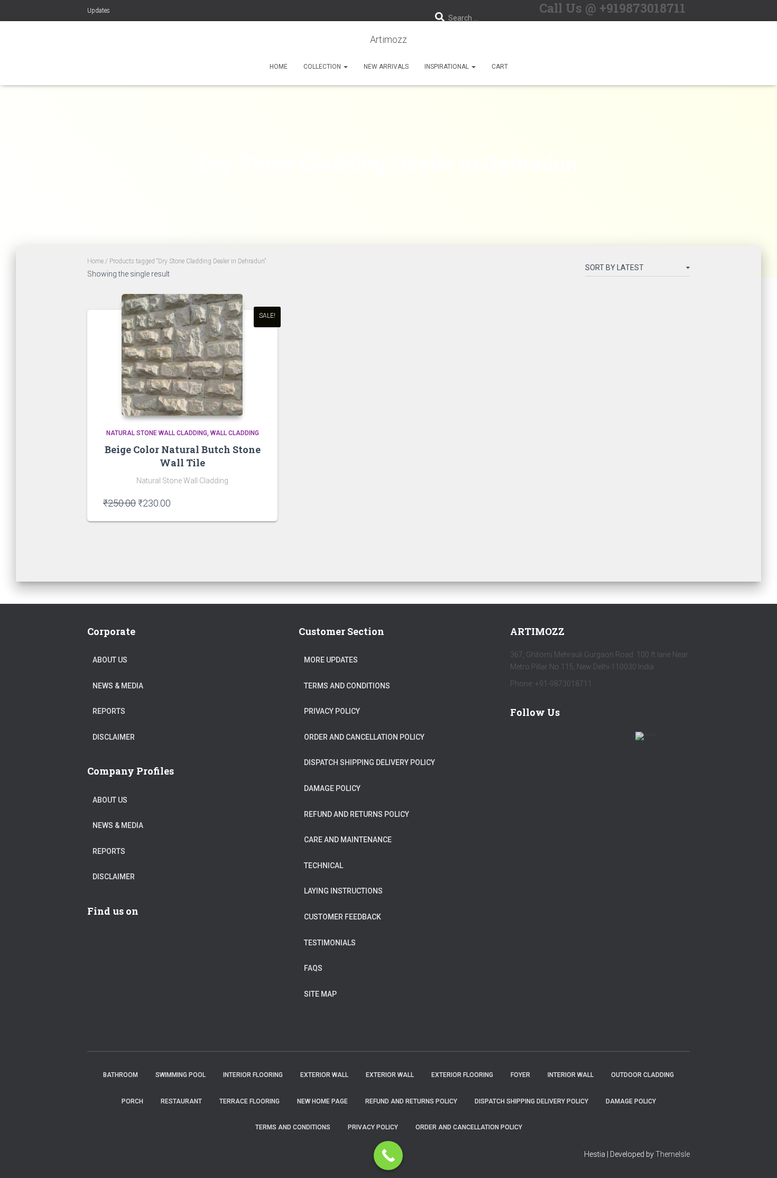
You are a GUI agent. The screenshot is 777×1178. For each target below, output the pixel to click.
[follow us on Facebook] (522, 742)
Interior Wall (571, 1075)
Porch (132, 1101)
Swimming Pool (180, 1075)
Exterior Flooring (462, 1075)
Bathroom (120, 1075)
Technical (323, 865)
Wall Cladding (234, 433)
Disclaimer (113, 737)
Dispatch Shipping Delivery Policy (369, 762)
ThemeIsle (672, 1154)
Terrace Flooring (249, 1101)
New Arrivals (386, 66)
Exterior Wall (324, 1075)
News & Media (117, 686)
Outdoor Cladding (642, 1075)
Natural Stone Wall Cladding (156, 433)
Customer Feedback (342, 917)
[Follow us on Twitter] (553, 742)
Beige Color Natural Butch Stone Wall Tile (183, 456)
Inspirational (447, 66)
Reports (108, 711)
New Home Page (322, 1101)
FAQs (313, 968)
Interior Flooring (253, 1075)
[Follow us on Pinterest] (584, 742)
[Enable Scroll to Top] (756, 1157)
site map (320, 994)
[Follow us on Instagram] (614, 742)
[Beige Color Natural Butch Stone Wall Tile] (182, 355)
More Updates (331, 660)
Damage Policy (332, 788)
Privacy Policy (332, 711)
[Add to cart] (256, 503)
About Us (109, 660)
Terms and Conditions (347, 686)
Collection (323, 66)
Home (279, 66)
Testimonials (330, 942)
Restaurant (181, 1101)
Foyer (520, 1075)
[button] (345, 66)
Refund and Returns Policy (356, 814)
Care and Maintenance (348, 839)
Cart (500, 66)
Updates (98, 10)
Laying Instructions (343, 891)
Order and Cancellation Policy (364, 737)
